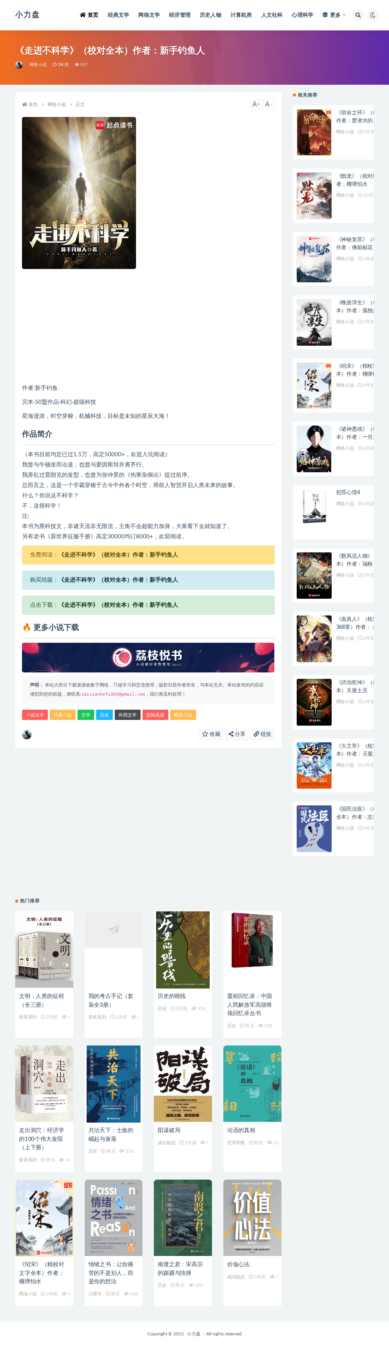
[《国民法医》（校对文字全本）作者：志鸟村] (314, 828)
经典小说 (63, 715)
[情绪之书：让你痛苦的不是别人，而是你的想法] (114, 1218)
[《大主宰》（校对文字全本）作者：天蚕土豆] (314, 765)
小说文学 (35, 715)
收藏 (214, 734)
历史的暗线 (172, 996)
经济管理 (180, 15)
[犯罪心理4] (314, 512)
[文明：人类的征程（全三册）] (44, 950)
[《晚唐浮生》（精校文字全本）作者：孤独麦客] (314, 322)
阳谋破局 (169, 1130)
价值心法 (238, 1264)
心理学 (95, 1294)
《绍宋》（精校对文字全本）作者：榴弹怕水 (41, 1273)
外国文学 (128, 715)
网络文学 (149, 15)
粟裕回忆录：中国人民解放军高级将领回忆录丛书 (249, 1004)
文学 (85, 715)
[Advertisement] (148, 326)
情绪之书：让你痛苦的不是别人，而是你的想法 (111, 1273)
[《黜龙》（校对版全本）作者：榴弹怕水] (314, 195)
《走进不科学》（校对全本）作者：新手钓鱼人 (118, 555)
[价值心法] (252, 1218)
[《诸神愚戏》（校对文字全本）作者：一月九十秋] (314, 448)
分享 (239, 734)
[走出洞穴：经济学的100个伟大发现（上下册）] (44, 1084)
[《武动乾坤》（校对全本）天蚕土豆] (314, 702)
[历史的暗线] (183, 950)
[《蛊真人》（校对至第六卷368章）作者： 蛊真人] (314, 638)
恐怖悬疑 (155, 715)
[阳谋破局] (183, 1084)
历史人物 (210, 15)
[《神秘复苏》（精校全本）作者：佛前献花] (314, 259)
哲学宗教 (236, 1142)
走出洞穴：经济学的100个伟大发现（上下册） (41, 1139)
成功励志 (167, 1142)
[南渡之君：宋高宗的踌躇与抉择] (183, 1218)
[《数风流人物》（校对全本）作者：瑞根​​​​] (314, 575)
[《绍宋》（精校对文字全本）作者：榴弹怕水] (44, 1218)
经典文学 (119, 15)
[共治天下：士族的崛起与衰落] (114, 1084)
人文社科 (272, 15)
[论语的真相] (252, 1084)
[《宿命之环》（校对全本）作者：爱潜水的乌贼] (314, 132)
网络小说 (38, 65)
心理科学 (302, 15)
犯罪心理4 (348, 492)
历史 (104, 715)
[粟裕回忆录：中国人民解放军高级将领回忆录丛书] (252, 950)
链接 (265, 734)
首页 (93, 15)
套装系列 (28, 1017)
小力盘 (194, 1334)
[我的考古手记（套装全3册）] (114, 950)
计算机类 (241, 15)
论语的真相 (241, 1130)
